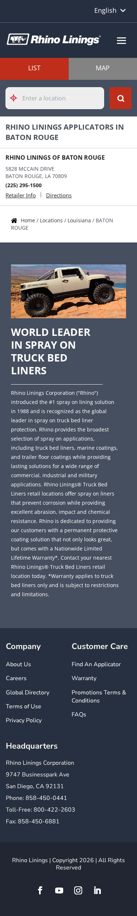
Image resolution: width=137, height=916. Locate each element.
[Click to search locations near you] (16, 98)
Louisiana (80, 220)
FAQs (79, 715)
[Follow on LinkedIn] (97, 890)
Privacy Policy (24, 720)
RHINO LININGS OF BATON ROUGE (55, 157)
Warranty (84, 678)
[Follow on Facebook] (40, 890)
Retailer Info (20, 195)
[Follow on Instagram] (78, 890)
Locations (52, 220)
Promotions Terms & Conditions (99, 697)
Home (29, 220)
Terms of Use (23, 706)
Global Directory (27, 693)
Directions (59, 195)
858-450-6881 (39, 821)
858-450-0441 (46, 798)
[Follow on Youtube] (59, 890)
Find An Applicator (96, 664)
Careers (16, 678)
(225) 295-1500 (23, 185)
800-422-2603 (54, 810)
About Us (18, 664)
